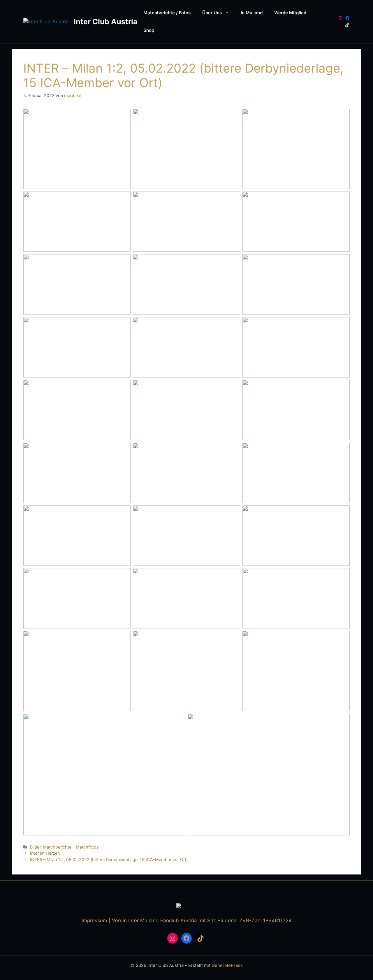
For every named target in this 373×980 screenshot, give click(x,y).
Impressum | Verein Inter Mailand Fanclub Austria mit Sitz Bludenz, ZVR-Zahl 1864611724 (187, 920)
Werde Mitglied (290, 12)
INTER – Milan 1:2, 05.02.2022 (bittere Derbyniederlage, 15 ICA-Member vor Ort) (109, 859)
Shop (148, 30)
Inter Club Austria (106, 21)
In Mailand (252, 12)
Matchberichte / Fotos (167, 12)
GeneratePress (227, 965)
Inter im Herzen (45, 853)
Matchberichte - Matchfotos (71, 846)
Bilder (35, 846)
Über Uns (212, 12)
